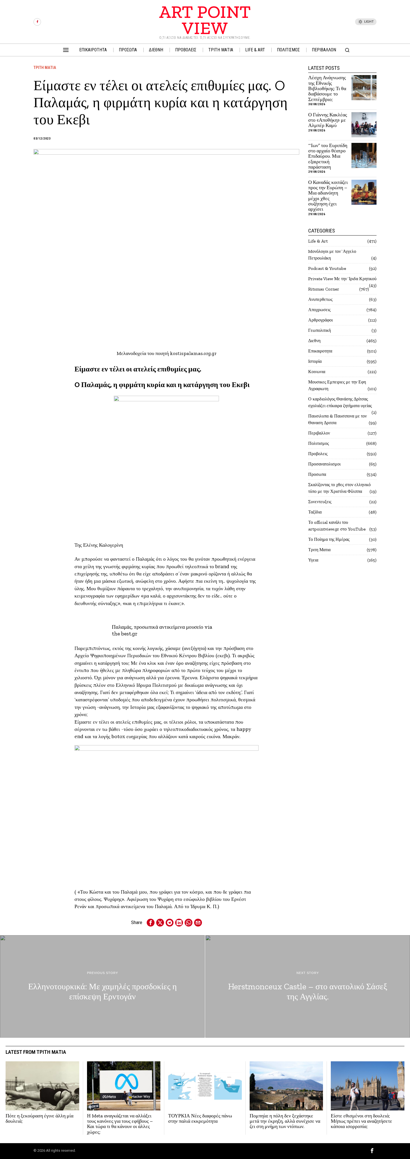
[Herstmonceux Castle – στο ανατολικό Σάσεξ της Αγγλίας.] (307, 986)
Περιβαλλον (319, 433)
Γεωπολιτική (319, 330)
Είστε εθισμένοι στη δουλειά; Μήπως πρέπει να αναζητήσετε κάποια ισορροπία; (361, 1121)
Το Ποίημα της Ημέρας (328, 539)
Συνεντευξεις (319, 501)
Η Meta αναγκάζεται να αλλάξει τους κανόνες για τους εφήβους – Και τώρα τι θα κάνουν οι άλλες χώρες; (120, 1124)
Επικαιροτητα (320, 351)
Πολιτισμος (318, 443)
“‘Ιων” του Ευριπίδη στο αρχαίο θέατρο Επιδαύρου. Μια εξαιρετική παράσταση (327, 156)
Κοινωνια (316, 371)
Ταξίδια (315, 512)
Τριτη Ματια (44, 67)
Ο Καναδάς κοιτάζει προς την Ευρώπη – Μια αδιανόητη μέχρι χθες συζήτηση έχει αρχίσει (328, 196)
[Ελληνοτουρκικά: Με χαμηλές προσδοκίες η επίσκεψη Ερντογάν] (102, 986)
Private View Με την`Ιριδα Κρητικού (342, 278)
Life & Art (318, 241)
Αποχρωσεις (319, 309)
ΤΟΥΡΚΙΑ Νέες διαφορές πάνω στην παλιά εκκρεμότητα (200, 1118)
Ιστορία (315, 361)
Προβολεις (317, 453)
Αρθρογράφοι (320, 320)
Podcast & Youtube (327, 268)
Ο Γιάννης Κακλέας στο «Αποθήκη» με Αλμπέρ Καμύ (327, 120)
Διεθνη (314, 340)
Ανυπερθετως (320, 299)
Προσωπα (317, 474)
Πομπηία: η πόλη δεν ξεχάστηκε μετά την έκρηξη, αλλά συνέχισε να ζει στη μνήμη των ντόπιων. (285, 1121)
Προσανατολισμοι (324, 464)
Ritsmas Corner (323, 289)
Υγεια (313, 560)
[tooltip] (37, 22)
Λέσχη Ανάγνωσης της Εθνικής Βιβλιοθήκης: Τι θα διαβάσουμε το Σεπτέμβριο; (327, 88)
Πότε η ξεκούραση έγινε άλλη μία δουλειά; (39, 1118)
